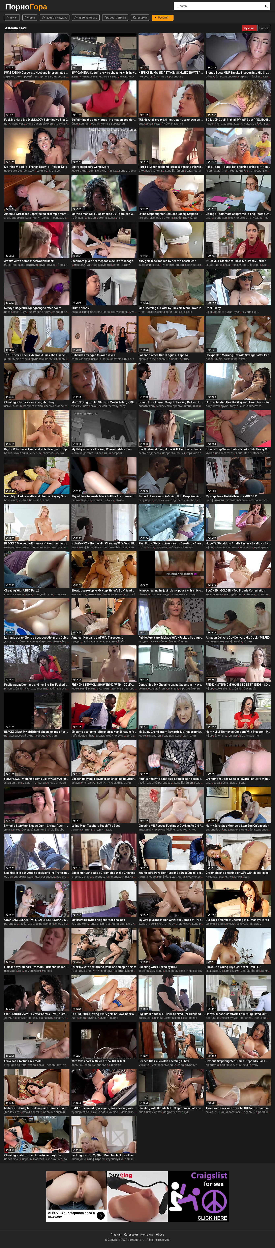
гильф (113, 170)
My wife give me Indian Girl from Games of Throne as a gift (171, 919)
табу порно (78, 217)
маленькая (99, 876)
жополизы (190, 1017)
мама (17, 829)
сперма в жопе (54, 406)
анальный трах (101, 923)
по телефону (12, 1159)
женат (42, 782)
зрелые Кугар (223, 311)
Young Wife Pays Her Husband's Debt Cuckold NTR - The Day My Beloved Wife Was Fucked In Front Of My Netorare (171, 872)
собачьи (249, 594)
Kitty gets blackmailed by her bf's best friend (167, 261)
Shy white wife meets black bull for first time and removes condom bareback (104, 496)
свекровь (49, 453)
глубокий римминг (120, 782)
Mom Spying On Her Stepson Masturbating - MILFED (104, 402)
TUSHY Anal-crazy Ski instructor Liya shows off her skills (171, 119)
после (210, 123)
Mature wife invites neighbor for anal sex (98, 919)
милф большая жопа (96, 311)
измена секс (17, 123)
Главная (12, 17)
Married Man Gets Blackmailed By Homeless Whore (104, 213)
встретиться (29, 264)
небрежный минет (181, 547)
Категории (140, 17)
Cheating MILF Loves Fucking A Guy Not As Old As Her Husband (171, 825)
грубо (178, 217)
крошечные (162, 500)
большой (29, 170)
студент (99, 829)
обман (210, 76)
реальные (163, 359)
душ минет (104, 688)
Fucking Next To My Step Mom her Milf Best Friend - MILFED (104, 1155)
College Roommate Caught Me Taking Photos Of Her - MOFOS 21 (238, 213)
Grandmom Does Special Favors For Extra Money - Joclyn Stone (238, 778)
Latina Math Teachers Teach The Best (95, 825)
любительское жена (62, 688)
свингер (42, 170)
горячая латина (216, 170)
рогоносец (176, 76)
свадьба (102, 1065)
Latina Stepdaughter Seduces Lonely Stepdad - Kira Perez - (171, 213)
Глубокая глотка (172, 123)
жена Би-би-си (174, 170)
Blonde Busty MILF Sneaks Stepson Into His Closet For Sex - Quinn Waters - (238, 72)
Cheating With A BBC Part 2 (21, 590)
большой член (178, 641)
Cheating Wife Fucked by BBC (158, 967)
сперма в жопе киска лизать (34, 1017)
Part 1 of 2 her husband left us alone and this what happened (171, 166)
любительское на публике (245, 217)
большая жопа (68, 359)
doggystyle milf (102, 264)
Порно (16, 6)
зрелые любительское (110, 735)
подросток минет (173, 453)
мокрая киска (130, 1112)
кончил (23, 500)
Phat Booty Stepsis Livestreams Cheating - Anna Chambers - (171, 543)
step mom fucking (249, 76)
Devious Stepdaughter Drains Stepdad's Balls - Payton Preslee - (238, 1061)
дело (242, 782)
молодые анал (108, 76)
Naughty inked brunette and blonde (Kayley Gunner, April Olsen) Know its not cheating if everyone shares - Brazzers (36, 496)
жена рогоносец (202, 923)
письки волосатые (249, 406)
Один (142, 311)
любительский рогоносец (155, 782)
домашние (230, 359)
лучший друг (104, 970)
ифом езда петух (40, 311)
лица (149, 123)
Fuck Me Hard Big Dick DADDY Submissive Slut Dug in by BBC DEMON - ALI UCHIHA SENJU (36, 119)
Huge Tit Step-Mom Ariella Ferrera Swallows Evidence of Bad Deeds (238, 543)
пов (266, 217)
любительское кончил (47, 1159)
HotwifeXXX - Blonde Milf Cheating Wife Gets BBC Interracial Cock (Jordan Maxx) (104, 543)
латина (76, 311)
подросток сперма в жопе (156, 217)
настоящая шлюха (227, 123)
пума (237, 311)
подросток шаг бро (183, 500)
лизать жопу (147, 406)
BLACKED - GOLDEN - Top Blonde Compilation (235, 590)
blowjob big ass (117, 547)
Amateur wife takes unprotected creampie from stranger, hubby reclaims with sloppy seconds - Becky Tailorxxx (36, 213)
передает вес (13, 170)
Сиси (74, 123)
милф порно (214, 264)
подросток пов (33, 406)
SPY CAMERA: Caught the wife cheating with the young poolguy (104, 72)
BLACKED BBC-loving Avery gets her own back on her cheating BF (104, 1014)
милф (218, 359)
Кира (193, 217)
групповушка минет (44, 359)
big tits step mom (250, 735)
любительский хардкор (129, 970)
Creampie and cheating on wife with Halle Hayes (237, 872)
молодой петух (43, 594)
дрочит (101, 782)
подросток (146, 76)
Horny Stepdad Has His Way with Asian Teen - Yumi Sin (238, 402)
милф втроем (21, 359)
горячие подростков (200, 453)
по (5, 123)
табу (186, 217)
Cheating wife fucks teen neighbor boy (29, 402)
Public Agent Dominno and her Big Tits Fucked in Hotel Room (36, 684)
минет (210, 453)
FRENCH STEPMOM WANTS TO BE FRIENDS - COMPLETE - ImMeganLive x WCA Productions (238, 684)
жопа (238, 453)
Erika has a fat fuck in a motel (23, 1061)
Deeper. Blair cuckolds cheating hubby (164, 1061)
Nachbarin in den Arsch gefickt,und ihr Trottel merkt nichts (36, 872)
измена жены (89, 76)
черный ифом (215, 641)
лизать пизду (166, 923)
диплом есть (12, 1112)
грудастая (154, 735)
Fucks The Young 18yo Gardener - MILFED (233, 967)
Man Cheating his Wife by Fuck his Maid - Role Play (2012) (171, 308)
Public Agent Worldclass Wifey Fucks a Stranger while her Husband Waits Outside (171, 637)
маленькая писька (120, 876)
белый (75, 500)
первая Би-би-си (103, 500)
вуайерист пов (264, 547)
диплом (9, 641)
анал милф (126, 76)
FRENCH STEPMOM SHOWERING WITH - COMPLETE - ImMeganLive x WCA (104, 684)
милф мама (164, 406)
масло (56, 547)
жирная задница (15, 1065)
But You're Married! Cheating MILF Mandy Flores (237, 919)
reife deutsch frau (82, 735)
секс (189, 311)
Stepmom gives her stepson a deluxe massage (102, 261)
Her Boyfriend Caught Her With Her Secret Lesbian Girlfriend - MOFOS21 (171, 449)
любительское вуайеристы (33, 641)
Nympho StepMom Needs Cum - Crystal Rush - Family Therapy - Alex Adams (36, 825)
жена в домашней (113, 123)
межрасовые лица (164, 1065)
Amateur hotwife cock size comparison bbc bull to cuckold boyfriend (171, 778)
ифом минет (79, 170)
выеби (238, 641)
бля (156, 76)
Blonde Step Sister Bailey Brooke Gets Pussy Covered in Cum (238, 449)
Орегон (62, 264)
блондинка (11, 453)
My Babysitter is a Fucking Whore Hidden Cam (101, 449)
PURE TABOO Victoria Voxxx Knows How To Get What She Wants (36, 1014)
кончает (84, 123)
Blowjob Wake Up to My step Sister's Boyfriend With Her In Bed (104, 590)
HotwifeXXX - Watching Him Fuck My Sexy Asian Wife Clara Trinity (36, 778)
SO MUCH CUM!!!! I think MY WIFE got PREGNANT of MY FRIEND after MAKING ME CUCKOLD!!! (238, 119)
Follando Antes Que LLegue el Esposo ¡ (164, 355)
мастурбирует (233, 594)
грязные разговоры (53, 76)
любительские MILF (159, 829)
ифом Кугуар (82, 264)
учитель (87, 829)
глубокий (93, 1017)
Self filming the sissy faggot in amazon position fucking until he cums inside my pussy (104, 119)
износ (192, 829)
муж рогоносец (45, 876)
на (5, 735)
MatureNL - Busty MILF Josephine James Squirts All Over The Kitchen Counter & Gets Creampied (36, 1108)
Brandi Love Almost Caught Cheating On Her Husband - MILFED (171, 402)
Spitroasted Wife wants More (90, 166)
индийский (183, 923)
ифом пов (10, 970)
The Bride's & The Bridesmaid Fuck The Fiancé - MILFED (36, 355)
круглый (129, 594)
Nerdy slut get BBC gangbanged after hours (32, 308)
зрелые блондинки (185, 406)
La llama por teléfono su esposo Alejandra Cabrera (36, 637)
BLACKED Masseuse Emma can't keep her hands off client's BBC (36, 543)
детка (8, 829)
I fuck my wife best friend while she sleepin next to (103, 967)
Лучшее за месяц (85, 17)
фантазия (189, 735)
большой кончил (33, 829)
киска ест (55, 170)
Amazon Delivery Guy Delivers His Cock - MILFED (238, 637)
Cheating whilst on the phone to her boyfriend (33, 1155)
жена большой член (39, 123)
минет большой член (37, 547)
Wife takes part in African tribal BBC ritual (98, 1061)
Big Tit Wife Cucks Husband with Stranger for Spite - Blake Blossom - (36, 449)
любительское (194, 264)
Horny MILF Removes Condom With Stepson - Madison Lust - (238, 731)
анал (142, 123)
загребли (118, 453)
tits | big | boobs (54, 829)
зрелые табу (121, 264)
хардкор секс (13, 76)
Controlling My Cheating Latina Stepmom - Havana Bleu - (171, 684)
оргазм (233, 735)
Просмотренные (115, 17)
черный (86, 500)
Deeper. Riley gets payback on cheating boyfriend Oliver (104, 778)
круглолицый (249, 123)
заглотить (261, 500)
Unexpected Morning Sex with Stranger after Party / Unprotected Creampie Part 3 (238, 355)
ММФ (121, 641)
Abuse (160, 1234)
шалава (144, 970)
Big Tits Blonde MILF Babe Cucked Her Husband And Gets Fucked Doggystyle (171, 1014)
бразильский (147, 359)
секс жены (213, 1112)
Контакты (147, 1234)
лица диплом (13, 782)
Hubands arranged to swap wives (93, 355)
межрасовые (13, 547)
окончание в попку (183, 594)
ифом (209, 311)
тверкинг (161, 547)
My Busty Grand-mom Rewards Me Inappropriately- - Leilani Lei (171, 731)
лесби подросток (150, 453)
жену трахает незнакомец (50, 217)
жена (75, 76)
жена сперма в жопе (18, 217)
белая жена (193, 170)
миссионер (180, 829)
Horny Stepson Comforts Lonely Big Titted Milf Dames (238, 1014)
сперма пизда (160, 594)
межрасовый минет (22, 735)
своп (74, 359)
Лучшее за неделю (54, 17)
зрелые (176, 359)
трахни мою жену (83, 970)
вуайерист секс (81, 1112)
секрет (220, 923)
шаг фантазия (215, 500)
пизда (164, 76)
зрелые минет (98, 170)
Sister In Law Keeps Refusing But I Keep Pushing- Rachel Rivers (171, 496)
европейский (214, 829)
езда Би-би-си (61, 311)
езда (157, 123)
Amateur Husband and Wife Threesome (97, 637)
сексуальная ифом (249, 923)
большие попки (113, 594)
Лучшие (30, 17)
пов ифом (246, 547)
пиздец (76, 641)
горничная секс (174, 311)
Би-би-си (115, 1065)
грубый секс (31, 76)
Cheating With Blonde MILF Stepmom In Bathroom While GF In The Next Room (171, 1108)
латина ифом (147, 876)
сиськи (230, 923)
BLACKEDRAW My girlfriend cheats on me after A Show (36, 731)
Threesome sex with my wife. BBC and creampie (237, 1108)
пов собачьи (15, 688)
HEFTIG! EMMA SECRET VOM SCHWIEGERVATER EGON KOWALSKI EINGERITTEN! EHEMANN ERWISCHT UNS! (171, 72)
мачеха (173, 688)
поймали (267, 970)
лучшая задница (173, 264)
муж (141, 170)
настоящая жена (36, 688)
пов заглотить (224, 453)
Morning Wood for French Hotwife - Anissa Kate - (36, 166)
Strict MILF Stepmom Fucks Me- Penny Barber (236, 261)
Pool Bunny (213, 308)
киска (60, 453)
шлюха (98, 453)
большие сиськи (226, 76)
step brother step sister (258, 453)
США (185, 359)
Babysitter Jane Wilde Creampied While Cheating (103, 872)
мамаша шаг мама (226, 547)
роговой (131, 735)
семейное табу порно (247, 264)
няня (107, 453)
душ (186, 1112)
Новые (263, 28)
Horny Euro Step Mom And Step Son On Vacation (237, 825)
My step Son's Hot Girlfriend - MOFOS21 (232, 496)
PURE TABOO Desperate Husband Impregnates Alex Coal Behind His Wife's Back (36, 72)
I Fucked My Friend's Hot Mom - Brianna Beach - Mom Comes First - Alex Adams (36, 967)
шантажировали (149, 264)
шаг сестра (78, 594)
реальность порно (59, 1065)
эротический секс (122, 359)
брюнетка (10, 500)
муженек (144, 1065)
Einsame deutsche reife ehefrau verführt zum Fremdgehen (104, 731)
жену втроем (127, 170)
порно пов (220, 217)
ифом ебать (222, 688)
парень (27, 1159)
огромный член (64, 123)
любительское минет (240, 500)
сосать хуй (20, 311)
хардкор (84, 359)
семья (247, 1065)
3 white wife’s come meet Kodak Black (29, 261)
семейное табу (108, 406)
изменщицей (236, 170)
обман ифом (229, 782)
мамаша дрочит (82, 453)
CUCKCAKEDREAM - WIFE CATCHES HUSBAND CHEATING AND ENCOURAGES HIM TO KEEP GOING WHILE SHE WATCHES (36, 919)
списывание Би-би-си (69, 594)
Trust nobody (80, 308)
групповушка (47, 264)
